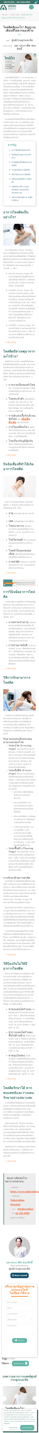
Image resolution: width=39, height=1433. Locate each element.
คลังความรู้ (14, 14)
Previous (4, 1331)
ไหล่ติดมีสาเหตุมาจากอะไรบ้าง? (21, 152)
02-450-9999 (21, 1150)
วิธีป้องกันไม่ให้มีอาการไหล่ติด (21, 177)
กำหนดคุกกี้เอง (13, 1427)
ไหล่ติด (11, 1291)
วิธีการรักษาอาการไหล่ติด (21, 170)
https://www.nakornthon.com (23, 1133)
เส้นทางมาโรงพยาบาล (21, 1397)
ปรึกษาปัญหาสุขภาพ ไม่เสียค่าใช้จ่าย (22, 195)
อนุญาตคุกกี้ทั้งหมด (27, 1427)
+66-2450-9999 (20, 1394)
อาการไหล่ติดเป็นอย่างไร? (21, 146)
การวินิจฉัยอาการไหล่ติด (21, 166)
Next (34, 1331)
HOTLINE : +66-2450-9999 (14, 2)
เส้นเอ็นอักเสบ (17, 404)
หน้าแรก (5, 14)
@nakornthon (23, 1146)
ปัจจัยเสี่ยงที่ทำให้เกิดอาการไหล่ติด (22, 160)
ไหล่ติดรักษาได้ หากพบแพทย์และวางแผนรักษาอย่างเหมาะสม (20, 186)
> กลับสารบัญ (10, 333)
